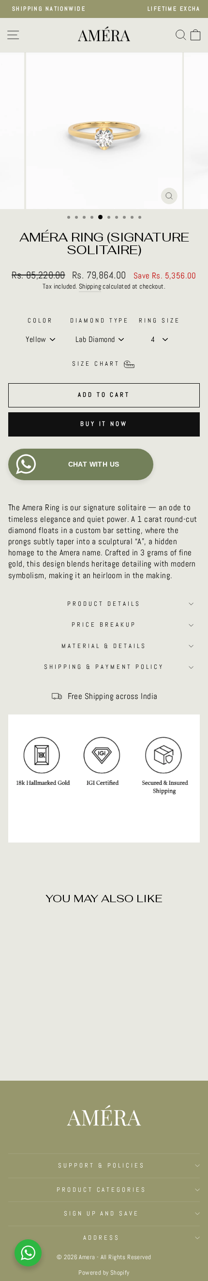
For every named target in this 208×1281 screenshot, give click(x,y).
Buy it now (104, 424)
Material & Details (104, 646)
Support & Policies (101, 1165)
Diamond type (100, 320)
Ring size (159, 320)
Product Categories (102, 1189)
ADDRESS (101, 1237)
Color (40, 320)
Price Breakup (104, 624)
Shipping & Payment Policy (103, 667)
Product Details (104, 604)
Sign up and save (102, 1213)
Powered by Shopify (103, 1273)
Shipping (90, 286)
